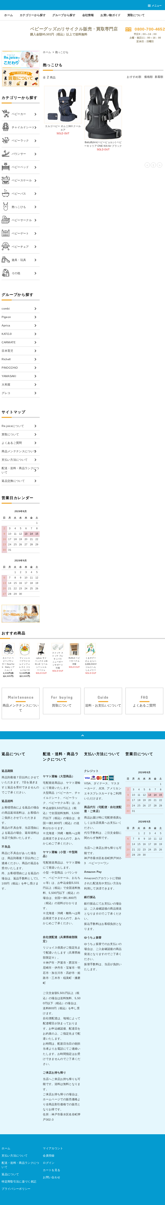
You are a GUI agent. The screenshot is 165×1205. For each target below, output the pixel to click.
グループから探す (63, 15)
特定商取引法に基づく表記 (19, 1181)
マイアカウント (53, 1148)
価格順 (148, 76)
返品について (10, 1174)
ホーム (8, 15)
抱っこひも (62, 52)
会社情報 (88, 15)
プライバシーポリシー (16, 1188)
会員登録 (48, 1155)
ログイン (48, 1162)
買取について (136, 15)
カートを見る (51, 1170)
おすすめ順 (134, 76)
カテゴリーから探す (33, 15)
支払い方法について (15, 1155)
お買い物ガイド (110, 15)
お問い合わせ (51, 1177)
